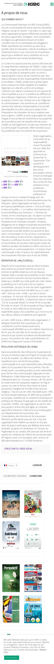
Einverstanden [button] (11, 657)
